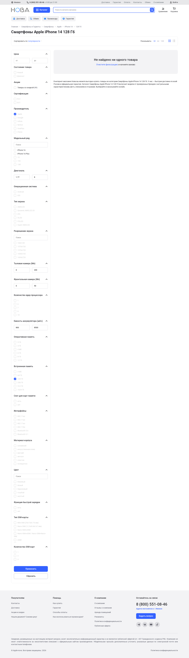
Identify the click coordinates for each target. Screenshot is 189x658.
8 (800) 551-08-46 (37, 2)
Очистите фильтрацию (107, 64)
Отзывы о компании (103, 608)
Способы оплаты (60, 612)
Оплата (127, 2)
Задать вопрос (146, 616)
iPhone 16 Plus (23, 154)
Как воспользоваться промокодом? (68, 617)
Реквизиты (99, 617)
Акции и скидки (17, 612)
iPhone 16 (21, 150)
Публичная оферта (102, 626)
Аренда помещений (102, 612)
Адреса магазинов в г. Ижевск (149, 609)
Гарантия (117, 2)
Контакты (137, 2)
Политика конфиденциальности (108, 621)
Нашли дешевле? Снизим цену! (24, 617)
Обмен (147, 2)
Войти (175, 2)
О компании (159, 2)
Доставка (105, 2)
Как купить (57, 603)
